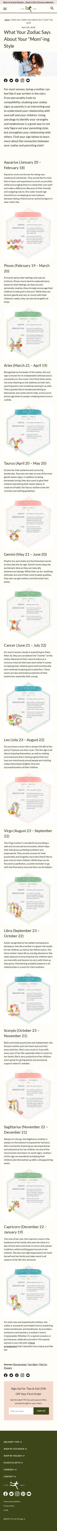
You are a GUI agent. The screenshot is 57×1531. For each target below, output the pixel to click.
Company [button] (9, 1469)
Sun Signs (33, 1364)
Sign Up (41, 1411)
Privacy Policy (9, 1506)
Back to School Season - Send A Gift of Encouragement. (28, 2)
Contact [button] (8, 1476)
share (7, 19)
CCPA (6, 1510)
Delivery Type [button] (11, 1442)
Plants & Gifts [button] (12, 1462)
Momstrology (20, 1364)
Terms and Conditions (12, 1501)
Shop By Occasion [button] (14, 1449)
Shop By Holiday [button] (13, 1455)
